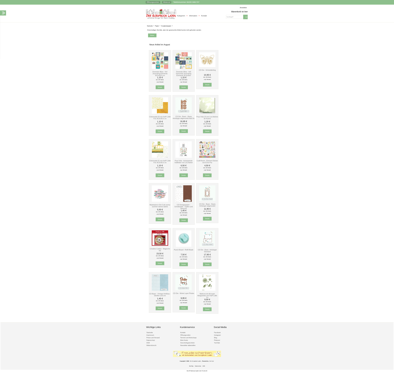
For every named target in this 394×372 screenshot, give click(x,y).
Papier (157, 26)
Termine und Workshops (188, 338)
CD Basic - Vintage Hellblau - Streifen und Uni (160, 294)
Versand (161, 82)
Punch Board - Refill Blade (183, 250)
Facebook (217, 332)
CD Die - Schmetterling (207, 70)
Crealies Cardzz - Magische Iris (160, 249)
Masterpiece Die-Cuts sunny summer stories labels (160, 206)
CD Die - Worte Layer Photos (183, 293)
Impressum (150, 335)
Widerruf (166, 2)
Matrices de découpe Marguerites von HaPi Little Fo (207, 295)
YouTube (217, 343)
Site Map (191, 366)
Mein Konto (184, 340)
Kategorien (181, 16)
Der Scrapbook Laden (195, 361)
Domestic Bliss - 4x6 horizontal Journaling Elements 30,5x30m (183, 73)
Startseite (150, 26)
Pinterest (217, 340)
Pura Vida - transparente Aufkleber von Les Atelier (184, 161)
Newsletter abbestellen (187, 345)
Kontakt (204, 16)
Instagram (217, 335)
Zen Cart (211, 361)
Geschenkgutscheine (187, 343)
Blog (215, 338)
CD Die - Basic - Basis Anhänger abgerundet (207, 205)
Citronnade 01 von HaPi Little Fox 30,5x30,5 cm (160, 161)
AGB (148, 343)
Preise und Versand (153, 338)
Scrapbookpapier (166, 26)
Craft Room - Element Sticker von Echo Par (207, 161)
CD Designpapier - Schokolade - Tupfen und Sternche (183, 206)
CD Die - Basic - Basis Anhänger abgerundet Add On (183, 117)
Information (193, 16)
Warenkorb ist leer (239, 11)
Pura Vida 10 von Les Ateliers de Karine (207, 117)
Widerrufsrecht (151, 345)
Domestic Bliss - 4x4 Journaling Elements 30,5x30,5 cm (159, 73)
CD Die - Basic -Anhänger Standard (207, 251)
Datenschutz (150, 340)
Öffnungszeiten (153, 2)
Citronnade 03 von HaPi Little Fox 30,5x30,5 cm (160, 117)
